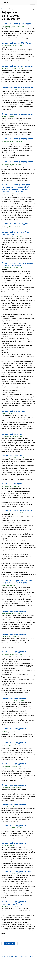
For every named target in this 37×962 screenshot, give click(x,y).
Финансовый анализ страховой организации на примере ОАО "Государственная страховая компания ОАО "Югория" (15, 188)
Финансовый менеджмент (13, 611)
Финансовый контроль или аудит (16, 510)
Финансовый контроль (11, 434)
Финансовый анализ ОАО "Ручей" (16, 43)
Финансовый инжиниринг (13, 411)
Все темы (4, 9)
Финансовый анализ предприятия (17, 66)
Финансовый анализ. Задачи (14, 224)
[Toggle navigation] (32, 3)
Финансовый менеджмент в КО (16, 871)
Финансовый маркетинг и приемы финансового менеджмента (17, 581)
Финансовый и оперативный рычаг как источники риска (17, 264)
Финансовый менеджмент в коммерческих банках (14, 903)
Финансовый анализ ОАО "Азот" (16, 24)
